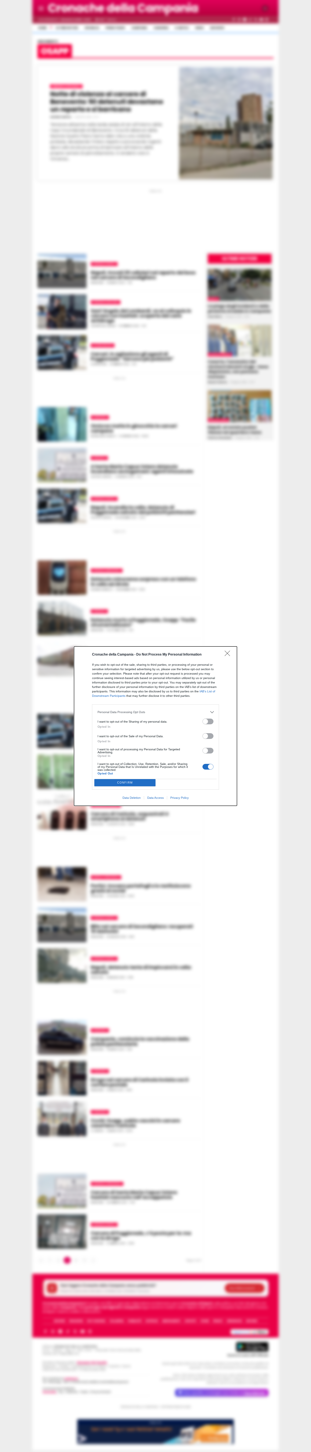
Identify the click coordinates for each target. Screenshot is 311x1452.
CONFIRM (125, 782)
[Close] (229, 655)
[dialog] (155, 726)
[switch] (207, 721)
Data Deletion (131, 797)
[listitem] (155, 712)
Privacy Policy (179, 797)
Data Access (155, 797)
